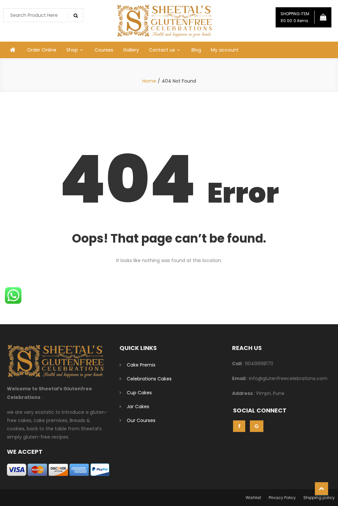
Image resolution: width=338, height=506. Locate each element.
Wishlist (253, 497)
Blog (196, 50)
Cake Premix (141, 365)
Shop (72, 50)
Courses (103, 50)
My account (225, 50)
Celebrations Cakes (149, 378)
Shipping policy (319, 497)
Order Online (41, 50)
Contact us (162, 50)
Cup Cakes (139, 392)
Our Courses (141, 420)
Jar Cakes (138, 406)
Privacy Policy (282, 497)
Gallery (131, 50)
